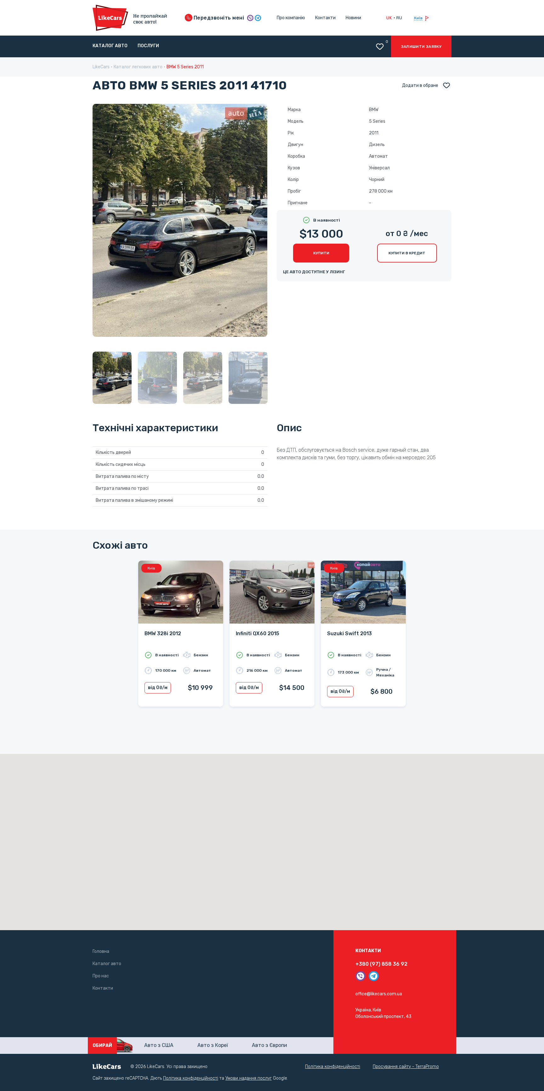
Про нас (101, 976)
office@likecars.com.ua (378, 994)
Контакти (325, 17)
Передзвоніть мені (218, 18)
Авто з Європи (269, 1045)
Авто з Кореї (212, 1045)
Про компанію (291, 17)
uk (389, 17)
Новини (353, 17)
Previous (103, 221)
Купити (321, 253)
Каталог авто (110, 45)
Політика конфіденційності (332, 1066)
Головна (101, 951)
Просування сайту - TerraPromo (406, 1066)
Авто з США (158, 1045)
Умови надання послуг (248, 1078)
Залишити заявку (421, 46)
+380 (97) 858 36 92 (381, 964)
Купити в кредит (406, 253)
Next (256, 221)
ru (399, 17)
